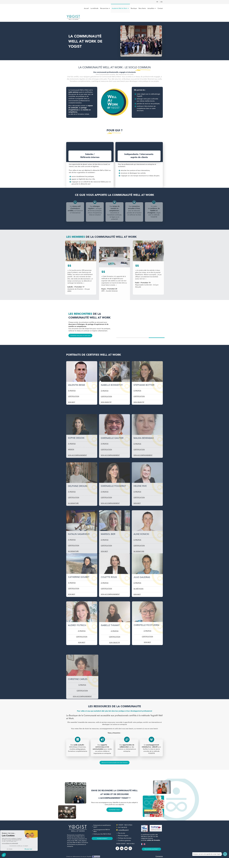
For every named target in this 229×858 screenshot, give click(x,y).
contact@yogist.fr (123, 830)
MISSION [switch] (71, 449)
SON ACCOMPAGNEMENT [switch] (110, 594)
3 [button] (157, 337)
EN (161, 2)
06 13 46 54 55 (122, 827)
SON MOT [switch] (71, 402)
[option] (140, 322)
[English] (144, 845)
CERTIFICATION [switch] (73, 396)
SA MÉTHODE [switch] (138, 589)
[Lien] (156, 828)
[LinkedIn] (121, 848)
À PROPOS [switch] (71, 391)
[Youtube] (126, 848)
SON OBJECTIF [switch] (106, 402)
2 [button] (140, 337)
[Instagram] (130, 848)
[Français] (142, 845)
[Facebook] (117, 848)
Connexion (159, 856)
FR (157, 2)
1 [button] (124, 337)
